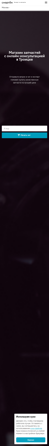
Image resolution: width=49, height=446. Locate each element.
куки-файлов (36, 428)
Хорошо (30, 440)
